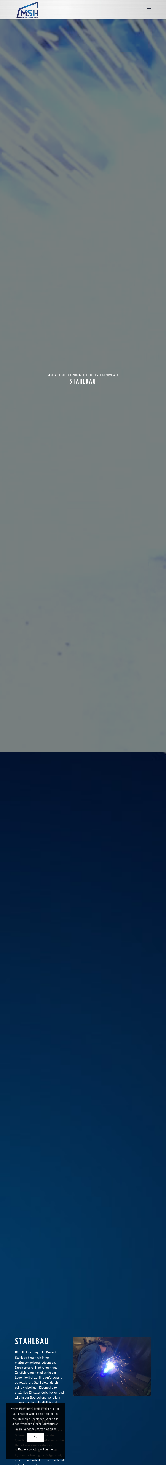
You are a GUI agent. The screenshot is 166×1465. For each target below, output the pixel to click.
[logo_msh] (28, 9)
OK (35, 1437)
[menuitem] (149, 10)
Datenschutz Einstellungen (35, 1449)
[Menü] (149, 10)
